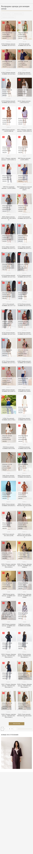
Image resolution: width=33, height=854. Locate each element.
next (31, 753)
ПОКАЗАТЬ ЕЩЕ (16, 723)
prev (2, 753)
